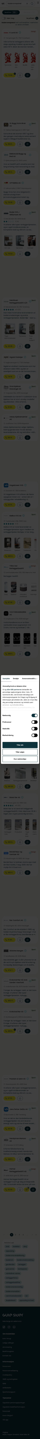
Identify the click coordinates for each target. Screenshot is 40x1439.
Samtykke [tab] (6, 678)
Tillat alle (20, 745)
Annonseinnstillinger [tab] (30, 678)
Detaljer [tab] (16, 678)
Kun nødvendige (20, 759)
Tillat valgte (20, 752)
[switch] (34, 722)
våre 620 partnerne (14, 689)
